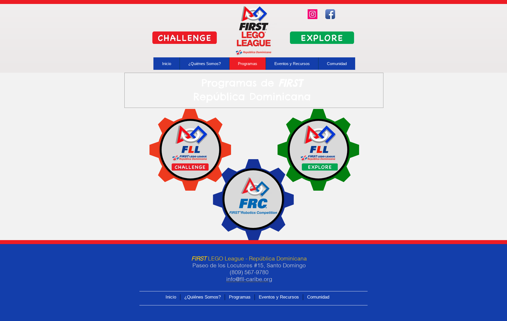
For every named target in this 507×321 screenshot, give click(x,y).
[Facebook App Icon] (330, 14)
